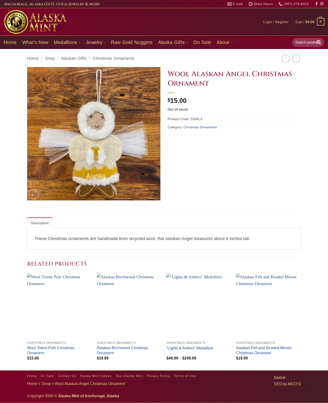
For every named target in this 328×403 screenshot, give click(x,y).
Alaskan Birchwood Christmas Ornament (122, 350)
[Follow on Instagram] (321, 4)
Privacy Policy (158, 376)
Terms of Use (185, 376)
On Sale (202, 42)
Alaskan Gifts (73, 58)
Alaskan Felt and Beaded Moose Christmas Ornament (264, 350)
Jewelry (94, 42)
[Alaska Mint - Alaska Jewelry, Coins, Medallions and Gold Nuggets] (35, 21)
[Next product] (285, 58)
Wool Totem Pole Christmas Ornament (50, 350)
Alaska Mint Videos (96, 376)
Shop (50, 58)
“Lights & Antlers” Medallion (189, 348)
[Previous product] (296, 58)
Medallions (65, 42)
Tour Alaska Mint (129, 376)
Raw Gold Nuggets (131, 42)
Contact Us (67, 376)
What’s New (35, 42)
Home (10, 42)
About (223, 42)
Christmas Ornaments (114, 58)
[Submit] (318, 42)
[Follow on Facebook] (316, 4)
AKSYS (294, 384)
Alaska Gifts (171, 42)
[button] (276, 22)
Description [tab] (40, 223)
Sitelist (279, 378)
